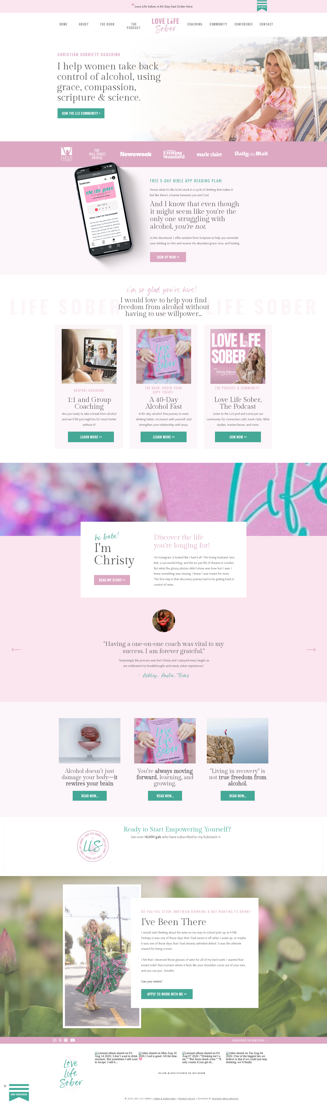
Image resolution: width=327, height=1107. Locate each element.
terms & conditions (164, 1098)
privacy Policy (186, 1098)
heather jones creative (225, 1098)
